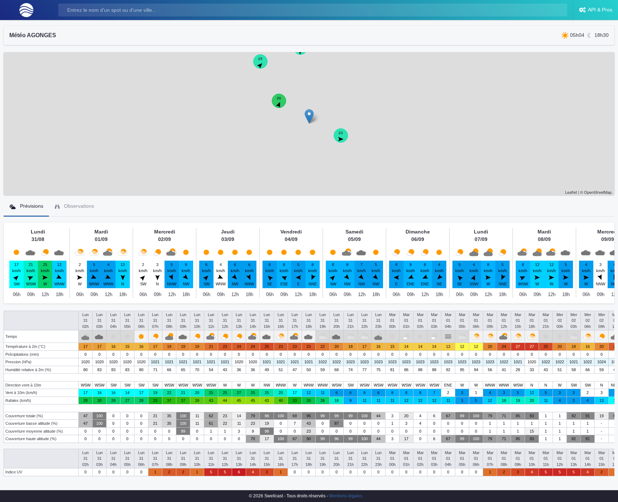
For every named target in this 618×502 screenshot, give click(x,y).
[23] (345, 139)
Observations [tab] (78, 206)
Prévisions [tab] (31, 206)
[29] (283, 105)
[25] (264, 65)
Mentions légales (345, 496)
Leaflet (571, 192)
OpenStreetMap (598, 192)
